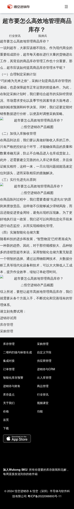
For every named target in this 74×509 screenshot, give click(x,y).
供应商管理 (44, 360)
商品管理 (43, 386)
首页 (6, 420)
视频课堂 (43, 403)
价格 (6, 411)
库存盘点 (9, 394)
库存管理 (6, 324)
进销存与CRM (46, 369)
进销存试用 (8, 317)
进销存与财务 (11, 386)
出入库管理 (44, 377)
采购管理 (6, 331)
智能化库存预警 (13, 377)
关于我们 (9, 403)
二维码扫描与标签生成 (17, 352)
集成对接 (9, 360)
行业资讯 (43, 394)
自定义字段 (44, 352)
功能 (40, 411)
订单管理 (9, 369)
